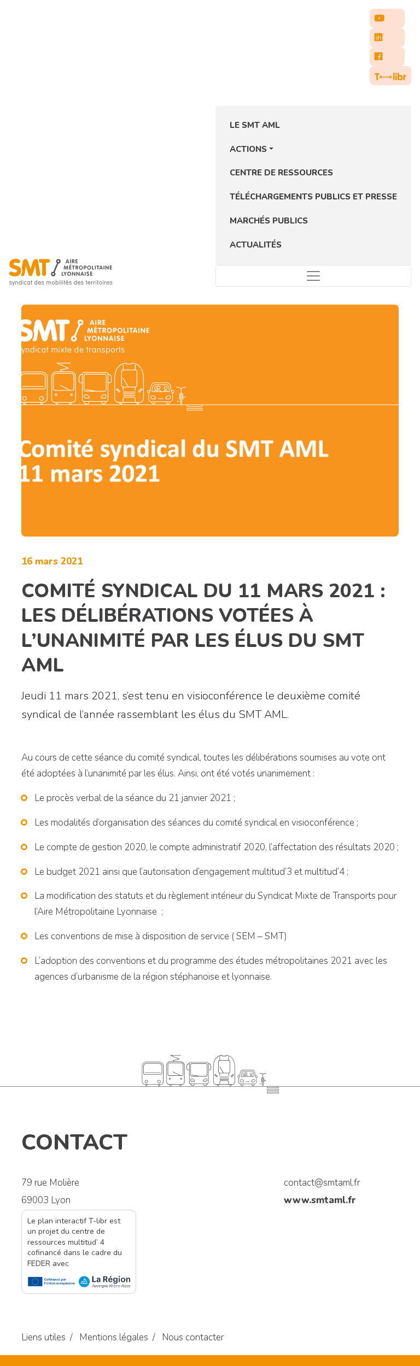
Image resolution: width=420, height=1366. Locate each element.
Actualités (256, 244)
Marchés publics (269, 220)
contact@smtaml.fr (322, 1182)
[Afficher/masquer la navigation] (313, 276)
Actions (248, 149)
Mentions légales (113, 1337)
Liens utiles (43, 1337)
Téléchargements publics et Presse (313, 196)
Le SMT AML (255, 125)
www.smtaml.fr (320, 1200)
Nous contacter (193, 1337)
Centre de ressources (281, 172)
